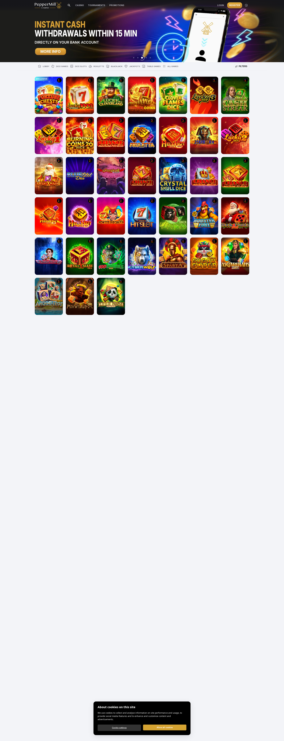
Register (234, 5)
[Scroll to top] (278, 734)
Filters (243, 66)
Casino (79, 5)
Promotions (116, 5)
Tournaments (96, 5)
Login (220, 5)
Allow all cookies (165, 727)
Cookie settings (119, 728)
